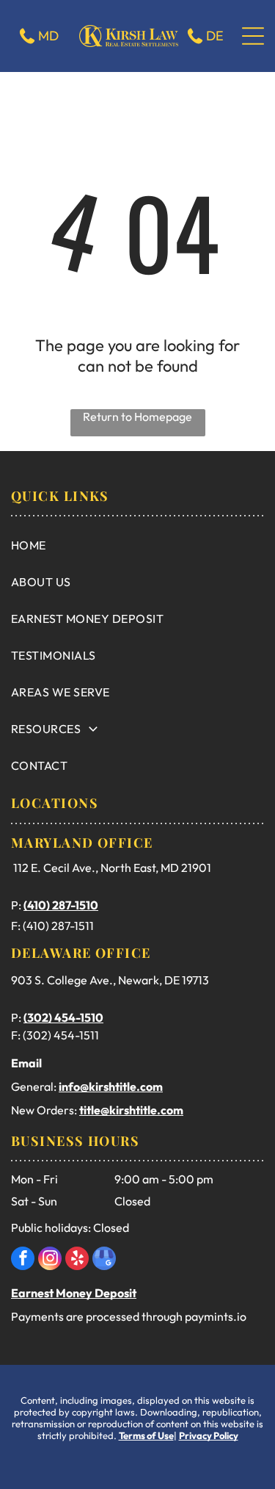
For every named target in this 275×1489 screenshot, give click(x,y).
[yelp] (77, 1260)
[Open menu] (253, 36)
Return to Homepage (137, 416)
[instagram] (50, 1260)
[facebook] (22, 1260)
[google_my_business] (104, 1260)
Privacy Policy (208, 1435)
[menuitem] (137, 545)
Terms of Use (146, 1435)
